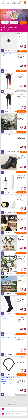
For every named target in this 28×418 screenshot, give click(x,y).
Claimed (21, 91)
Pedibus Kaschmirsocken (21, 138)
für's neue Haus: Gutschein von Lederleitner (21, 118)
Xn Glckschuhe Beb (8, 172)
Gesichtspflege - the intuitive (21, 178)
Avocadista (6, 91)
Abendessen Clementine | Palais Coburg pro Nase (21, 260)
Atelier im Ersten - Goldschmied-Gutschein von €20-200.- (21, 361)
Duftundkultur (7, 334)
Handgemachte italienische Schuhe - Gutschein (21, 159)
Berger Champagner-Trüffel (20, 240)
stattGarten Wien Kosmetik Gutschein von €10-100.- (21, 341)
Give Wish (22, 50)
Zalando (6, 314)
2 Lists (6, 22)
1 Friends (15, 22)
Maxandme (6, 192)
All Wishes (14, 27)
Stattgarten (7, 354)
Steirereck (6, 294)
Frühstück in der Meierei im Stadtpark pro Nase (21, 280)
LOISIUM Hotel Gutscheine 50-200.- (21, 57)
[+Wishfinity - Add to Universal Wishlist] (25, 46)
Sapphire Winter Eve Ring (21, 36)
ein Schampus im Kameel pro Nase (21, 219)
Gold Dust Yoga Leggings (21, 97)
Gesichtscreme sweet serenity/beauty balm (21, 199)
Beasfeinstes (7, 253)
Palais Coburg (7, 273)
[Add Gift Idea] (2, 30)
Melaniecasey (7, 51)
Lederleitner (7, 132)
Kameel (5, 233)
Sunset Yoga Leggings (20, 77)
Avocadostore (7, 395)
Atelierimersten (8, 374)
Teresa (8, 27)
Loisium (5, 71)
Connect (23, 22)
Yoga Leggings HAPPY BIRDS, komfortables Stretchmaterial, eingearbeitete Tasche (21, 383)
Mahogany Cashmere (9, 152)
